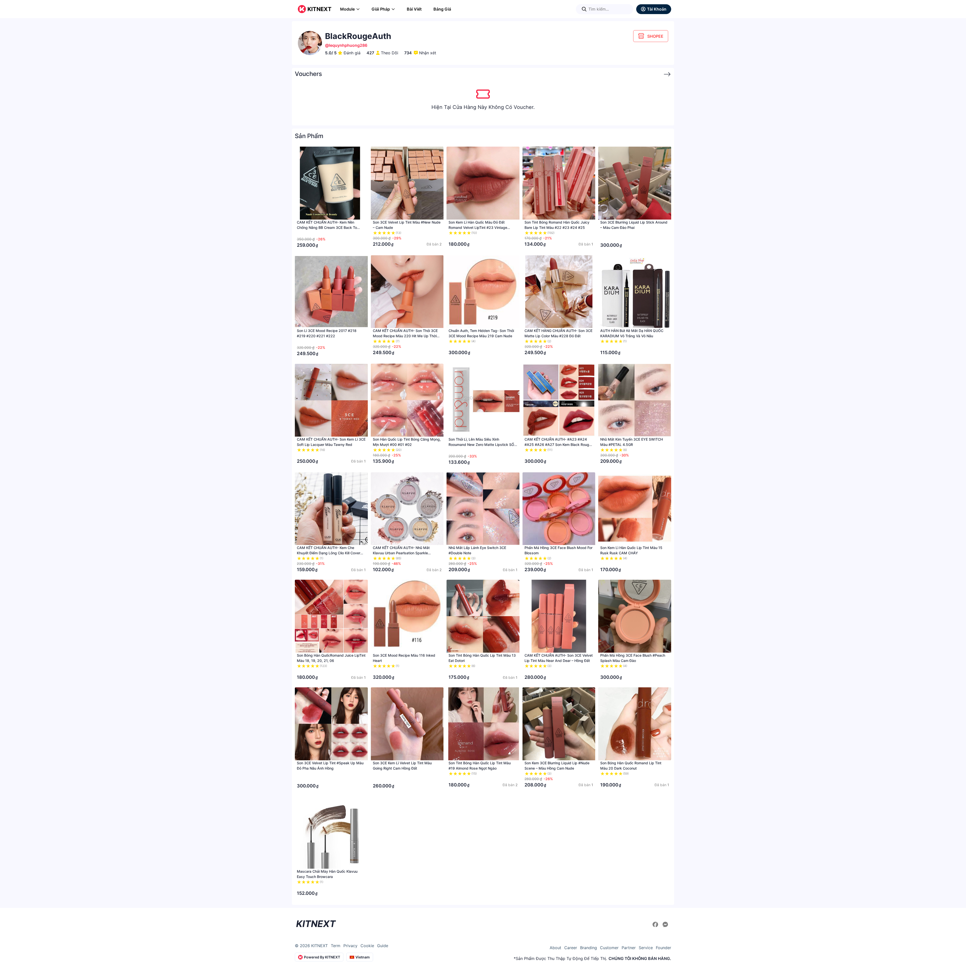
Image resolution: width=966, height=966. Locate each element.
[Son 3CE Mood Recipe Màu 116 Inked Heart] (407, 616)
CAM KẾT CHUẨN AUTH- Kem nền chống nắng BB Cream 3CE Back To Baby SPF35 (327, 227)
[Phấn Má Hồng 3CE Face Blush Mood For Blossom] (558, 508)
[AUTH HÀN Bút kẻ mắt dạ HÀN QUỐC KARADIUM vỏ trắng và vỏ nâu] (634, 291)
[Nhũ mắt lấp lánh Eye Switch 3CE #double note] (483, 508)
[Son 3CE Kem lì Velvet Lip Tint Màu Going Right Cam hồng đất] (407, 723)
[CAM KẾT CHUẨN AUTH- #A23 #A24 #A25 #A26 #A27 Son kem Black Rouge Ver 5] (558, 400)
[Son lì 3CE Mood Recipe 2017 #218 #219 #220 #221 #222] (331, 291)
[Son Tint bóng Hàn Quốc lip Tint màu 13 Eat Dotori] (483, 616)
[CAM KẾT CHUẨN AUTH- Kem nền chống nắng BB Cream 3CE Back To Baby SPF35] (331, 183)
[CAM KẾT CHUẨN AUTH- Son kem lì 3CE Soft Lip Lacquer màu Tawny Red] (331, 400)
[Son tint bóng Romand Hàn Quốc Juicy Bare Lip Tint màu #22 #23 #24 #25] (558, 183)
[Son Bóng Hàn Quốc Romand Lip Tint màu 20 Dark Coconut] (634, 723)
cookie (367, 945)
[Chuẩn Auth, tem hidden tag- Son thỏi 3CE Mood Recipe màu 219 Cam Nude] (483, 291)
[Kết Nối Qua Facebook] (656, 924)
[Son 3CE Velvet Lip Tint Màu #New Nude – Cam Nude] (407, 183)
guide (382, 945)
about (555, 947)
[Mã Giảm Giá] (664, 74)
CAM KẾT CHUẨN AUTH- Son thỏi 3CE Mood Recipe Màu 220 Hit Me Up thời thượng (405, 335)
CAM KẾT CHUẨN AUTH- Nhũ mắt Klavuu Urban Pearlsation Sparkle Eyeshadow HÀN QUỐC (401, 552)
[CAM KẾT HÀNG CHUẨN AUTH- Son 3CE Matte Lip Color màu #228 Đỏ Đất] (558, 291)
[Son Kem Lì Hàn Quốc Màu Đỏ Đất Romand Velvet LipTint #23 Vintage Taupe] (483, 183)
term (335, 945)
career (570, 947)
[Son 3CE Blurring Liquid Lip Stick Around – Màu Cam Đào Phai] (634, 183)
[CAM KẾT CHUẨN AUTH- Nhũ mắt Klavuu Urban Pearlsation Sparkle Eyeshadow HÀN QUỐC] (407, 508)
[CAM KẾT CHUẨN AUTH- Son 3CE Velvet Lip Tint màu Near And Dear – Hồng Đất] (558, 616)
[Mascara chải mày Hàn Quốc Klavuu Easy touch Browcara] (331, 832)
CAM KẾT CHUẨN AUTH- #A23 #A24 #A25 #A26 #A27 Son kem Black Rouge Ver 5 (558, 444)
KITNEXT (319, 9)
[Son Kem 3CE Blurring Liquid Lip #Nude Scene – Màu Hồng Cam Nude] (558, 723)
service (646, 947)
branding (588, 947)
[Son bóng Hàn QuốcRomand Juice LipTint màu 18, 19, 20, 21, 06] (331, 616)
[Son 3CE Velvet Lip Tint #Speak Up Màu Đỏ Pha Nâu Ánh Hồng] (331, 723)
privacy (350, 945)
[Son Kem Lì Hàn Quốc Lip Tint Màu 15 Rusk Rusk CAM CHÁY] (634, 508)
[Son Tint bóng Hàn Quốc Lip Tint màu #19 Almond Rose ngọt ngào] (483, 723)
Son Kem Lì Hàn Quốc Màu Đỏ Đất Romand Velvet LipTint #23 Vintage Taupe (478, 227)
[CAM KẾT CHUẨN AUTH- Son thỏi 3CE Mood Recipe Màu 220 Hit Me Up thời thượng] (407, 291)
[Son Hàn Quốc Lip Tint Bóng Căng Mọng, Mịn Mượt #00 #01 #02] (407, 400)
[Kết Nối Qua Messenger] (665, 924)
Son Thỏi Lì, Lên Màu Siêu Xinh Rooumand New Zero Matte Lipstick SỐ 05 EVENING (481, 444)
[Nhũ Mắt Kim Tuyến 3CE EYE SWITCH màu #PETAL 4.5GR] (634, 400)
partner (629, 947)
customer (609, 947)
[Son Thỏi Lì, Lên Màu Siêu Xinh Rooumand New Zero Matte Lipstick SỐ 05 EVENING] (483, 400)
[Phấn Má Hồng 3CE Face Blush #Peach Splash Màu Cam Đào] (634, 616)
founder (663, 947)
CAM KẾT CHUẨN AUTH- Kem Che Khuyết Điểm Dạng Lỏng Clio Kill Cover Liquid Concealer (328, 552)
